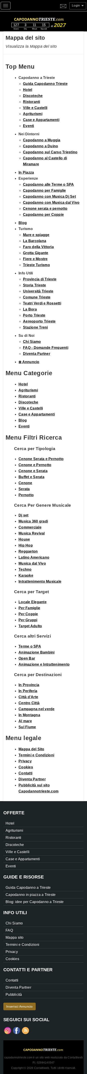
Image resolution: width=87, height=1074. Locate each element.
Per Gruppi (28, 620)
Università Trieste (38, 291)
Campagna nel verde (37, 709)
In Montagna (29, 715)
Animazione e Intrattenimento (44, 664)
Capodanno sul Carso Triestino (50, 152)
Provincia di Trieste (39, 279)
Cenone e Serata (33, 471)
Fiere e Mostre (35, 259)
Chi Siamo (32, 342)
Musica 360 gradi (33, 521)
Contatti (25, 773)
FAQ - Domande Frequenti (45, 348)
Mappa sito (15, 937)
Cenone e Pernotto (35, 465)
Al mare (25, 721)
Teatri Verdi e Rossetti (42, 303)
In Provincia (29, 685)
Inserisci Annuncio (19, 1006)
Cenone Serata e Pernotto (41, 459)
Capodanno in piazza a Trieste (31, 895)
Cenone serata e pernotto (45, 208)
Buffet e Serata (31, 477)
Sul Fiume (27, 727)
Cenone (25, 483)
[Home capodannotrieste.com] (47, 18)
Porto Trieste (34, 315)
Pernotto (26, 495)
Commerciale (30, 527)
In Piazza (26, 172)
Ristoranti (31, 102)
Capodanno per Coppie (43, 214)
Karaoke (26, 575)
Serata (24, 489)
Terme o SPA (30, 646)
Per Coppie (28, 614)
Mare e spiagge (36, 235)
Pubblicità (14, 994)
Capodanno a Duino (40, 146)
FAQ (9, 930)
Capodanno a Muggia (41, 140)
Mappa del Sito (31, 749)
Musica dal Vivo (32, 563)
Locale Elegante (33, 602)
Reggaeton (28, 551)
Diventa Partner (36, 354)
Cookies (26, 767)
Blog (23, 223)
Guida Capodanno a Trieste (28, 887)
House (24, 539)
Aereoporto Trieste (39, 321)
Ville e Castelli (35, 108)
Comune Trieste (37, 297)
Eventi (28, 126)
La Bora (30, 309)
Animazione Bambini (37, 652)
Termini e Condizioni (36, 755)
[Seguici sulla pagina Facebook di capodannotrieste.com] (16, 1030)
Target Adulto (30, 626)
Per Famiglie (29, 608)
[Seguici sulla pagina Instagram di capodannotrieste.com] (7, 1030)
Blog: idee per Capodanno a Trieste (35, 902)
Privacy (25, 761)
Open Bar (27, 658)
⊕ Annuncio (29, 362)
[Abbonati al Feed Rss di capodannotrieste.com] (25, 1030)
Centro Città (29, 703)
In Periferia (28, 691)
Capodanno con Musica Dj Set (49, 196)
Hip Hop (26, 545)
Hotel (27, 90)
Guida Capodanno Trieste (45, 84)
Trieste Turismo (36, 265)
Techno (25, 569)
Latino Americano (34, 557)
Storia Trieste (34, 285)
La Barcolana (34, 241)
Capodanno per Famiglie (44, 190)
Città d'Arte (28, 697)
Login (76, 5)
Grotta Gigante (35, 253)
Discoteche (33, 96)
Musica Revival (32, 533)
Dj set (24, 515)
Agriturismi (32, 114)
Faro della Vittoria (38, 247)
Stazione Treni (35, 327)
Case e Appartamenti (41, 120)
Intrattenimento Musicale (40, 581)
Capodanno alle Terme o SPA (48, 184)
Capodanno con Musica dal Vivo (51, 202)
